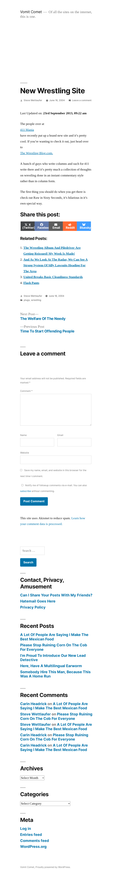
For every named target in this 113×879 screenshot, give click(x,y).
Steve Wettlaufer (33, 100)
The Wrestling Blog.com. (36, 153)
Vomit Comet (31, 12)
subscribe (25, 491)
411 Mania (27, 130)
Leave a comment (82, 100)
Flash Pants (31, 283)
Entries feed (31, 834)
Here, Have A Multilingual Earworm (51, 666)
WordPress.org (33, 846)
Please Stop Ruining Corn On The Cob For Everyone (53, 647)
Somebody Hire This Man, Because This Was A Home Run (55, 674)
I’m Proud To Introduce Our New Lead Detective (53, 657)
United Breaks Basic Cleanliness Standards (53, 277)
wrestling (36, 300)
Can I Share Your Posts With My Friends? (56, 595)
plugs (27, 300)
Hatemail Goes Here (37, 601)
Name (23, 435)
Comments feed (34, 840)
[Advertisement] (56, 51)
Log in (25, 828)
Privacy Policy (33, 607)
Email (60, 435)
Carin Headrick (33, 704)
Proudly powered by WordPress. (52, 867)
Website (24, 452)
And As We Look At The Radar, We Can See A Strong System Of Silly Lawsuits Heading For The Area (55, 265)
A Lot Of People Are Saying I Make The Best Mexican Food (54, 636)
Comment (26, 391)
